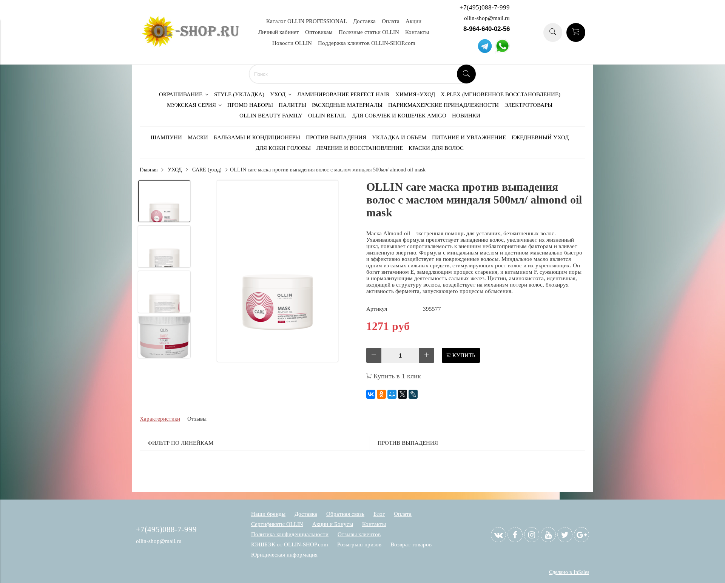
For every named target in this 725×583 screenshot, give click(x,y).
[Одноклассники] (381, 394)
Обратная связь (345, 514)
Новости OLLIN (292, 43)
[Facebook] (515, 534)
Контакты (417, 32)
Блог (379, 514)
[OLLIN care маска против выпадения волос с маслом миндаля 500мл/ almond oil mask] (277, 271)
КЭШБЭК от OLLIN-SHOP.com (289, 544)
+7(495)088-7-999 (485, 7)
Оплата (391, 21)
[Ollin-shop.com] (192, 45)
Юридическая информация (284, 555)
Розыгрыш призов (359, 544)
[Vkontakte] (498, 534)
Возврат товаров (411, 544)
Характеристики (160, 419)
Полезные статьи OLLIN (369, 32)
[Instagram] (531, 534)
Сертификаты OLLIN (277, 524)
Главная (148, 170)
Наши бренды (268, 514)
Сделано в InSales (569, 572)
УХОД (175, 170)
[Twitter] (564, 534)
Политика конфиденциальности (290, 534)
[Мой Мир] (391, 394)
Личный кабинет (278, 32)
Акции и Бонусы (332, 524)
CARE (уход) (207, 170)
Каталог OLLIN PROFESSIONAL (306, 21)
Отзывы (197, 419)
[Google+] (581, 534)
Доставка (364, 21)
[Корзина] (575, 32)
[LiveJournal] (413, 394)
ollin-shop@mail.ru (487, 18)
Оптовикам (319, 32)
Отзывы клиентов (359, 534)
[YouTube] (548, 534)
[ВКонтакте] (370, 394)
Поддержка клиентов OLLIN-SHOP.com (366, 43)
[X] (402, 394)
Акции (413, 21)
